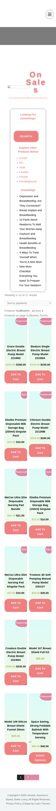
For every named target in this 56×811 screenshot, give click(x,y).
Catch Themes (42, 803)
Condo (23, 158)
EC (21, 162)
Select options (40, 758)
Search (26, 136)
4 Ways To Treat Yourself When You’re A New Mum (30, 257)
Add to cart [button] (16, 377)
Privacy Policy (13, 803)
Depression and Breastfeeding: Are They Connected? (30, 201)
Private (23, 176)
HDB (22, 167)
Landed (23, 172)
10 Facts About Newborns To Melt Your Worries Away (30, 224)
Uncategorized (28, 181)
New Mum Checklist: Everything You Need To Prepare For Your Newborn (30, 276)
